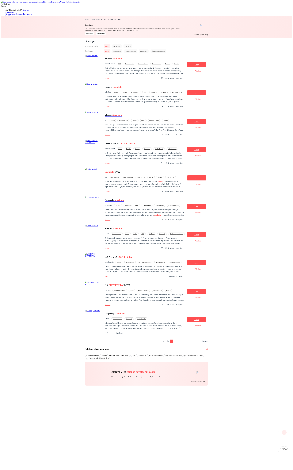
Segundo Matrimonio (119, 290)
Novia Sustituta (101, 33)
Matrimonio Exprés (177, 92)
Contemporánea (114, 177)
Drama (116, 92)
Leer (196, 64)
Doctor (113, 120)
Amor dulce (147, 149)
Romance (107, 78)
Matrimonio (129, 319)
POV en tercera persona (144, 262)
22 (199, 341)
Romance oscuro (156, 64)
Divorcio (160, 177)
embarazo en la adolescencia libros (99, 358)
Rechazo (137, 149)
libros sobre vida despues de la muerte (119, 355)
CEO (119, 64)
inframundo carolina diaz (92, 355)
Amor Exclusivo (160, 262)
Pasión (120, 149)
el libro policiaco (142, 355)
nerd (87, 358)
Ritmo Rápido (141, 177)
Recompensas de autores (14, 14)
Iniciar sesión (75, 2)
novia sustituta (89, 33)
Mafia (106, 276)
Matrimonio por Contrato (131, 205)
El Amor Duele (135, 92)
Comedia (176, 64)
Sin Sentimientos (141, 319)
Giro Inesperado (117, 319)
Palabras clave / (95, 19)
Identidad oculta (129, 64)
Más (207, 349)
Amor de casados (128, 177)
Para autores (9, 12)
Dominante (154, 92)
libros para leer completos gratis (173, 355)
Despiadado (164, 92)
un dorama (104, 355)
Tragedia (124, 92)
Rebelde (167, 64)
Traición (128, 149)
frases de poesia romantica (156, 355)
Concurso (26, 10)
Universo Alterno (143, 64)
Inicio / (87, 19)
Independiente (170, 177)
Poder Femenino (172, 149)
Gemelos (165, 120)
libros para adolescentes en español (193, 355)
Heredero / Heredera (174, 262)
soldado (134, 355)
